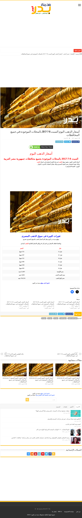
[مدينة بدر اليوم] (41, 8)
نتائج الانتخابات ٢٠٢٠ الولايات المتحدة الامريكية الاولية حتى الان (53, 429)
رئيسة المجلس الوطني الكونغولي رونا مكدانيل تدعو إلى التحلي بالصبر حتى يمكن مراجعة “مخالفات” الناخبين (40, 438)
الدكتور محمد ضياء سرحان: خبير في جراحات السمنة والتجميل (64, 419)
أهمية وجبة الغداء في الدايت (73, 424)
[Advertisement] (41, 31)
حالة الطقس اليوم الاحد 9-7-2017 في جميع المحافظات (14, 354)
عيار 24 (44, 318)
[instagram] (28, 453)
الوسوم (58, 407)
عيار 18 (56, 318)
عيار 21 (50, 318)
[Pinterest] (42, 453)
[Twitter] (46, 453)
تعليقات (65, 407)
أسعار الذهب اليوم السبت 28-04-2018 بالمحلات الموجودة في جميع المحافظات (41, 380)
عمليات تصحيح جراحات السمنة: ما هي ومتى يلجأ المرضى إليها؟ (53, 411)
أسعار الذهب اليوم (73, 318)
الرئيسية (78, 54)
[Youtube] (35, 453)
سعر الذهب (66, 54)
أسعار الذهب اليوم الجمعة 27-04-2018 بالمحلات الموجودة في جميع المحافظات (15, 380)
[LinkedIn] (39, 453)
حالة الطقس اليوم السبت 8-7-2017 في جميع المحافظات (67, 354)
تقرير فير (70, 50)
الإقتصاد (72, 54)
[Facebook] (50, 453)
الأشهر (72, 407)
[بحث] (27, 399)
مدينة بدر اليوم (52, 239)
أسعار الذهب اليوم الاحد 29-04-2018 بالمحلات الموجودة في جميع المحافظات (68, 380)
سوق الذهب (63, 318)
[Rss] (53, 453)
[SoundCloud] (32, 453)
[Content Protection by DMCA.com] (41, 147)
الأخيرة (78, 407)
